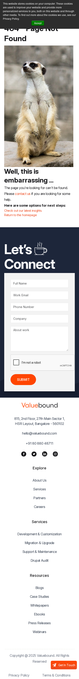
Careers (39, 507)
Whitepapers (39, 605)
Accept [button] (38, 23)
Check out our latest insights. (23, 210)
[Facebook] (23, 454)
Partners (39, 498)
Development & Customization (39, 534)
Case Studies (39, 596)
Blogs (39, 588)
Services (39, 489)
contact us (23, 194)
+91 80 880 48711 (39, 443)
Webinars (39, 632)
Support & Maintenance (39, 552)
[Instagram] (55, 454)
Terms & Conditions (56, 675)
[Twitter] (34, 454)
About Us (39, 480)
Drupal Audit (39, 560)
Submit (23, 379)
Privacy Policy (18, 675)
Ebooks (39, 614)
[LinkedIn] (45, 454)
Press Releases (39, 623)
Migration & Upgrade (39, 543)
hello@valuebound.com (39, 433)
